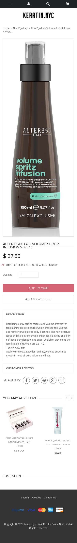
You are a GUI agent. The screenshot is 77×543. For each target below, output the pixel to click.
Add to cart (39, 288)
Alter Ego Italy (20, 28)
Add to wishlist (38, 299)
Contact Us (50, 497)
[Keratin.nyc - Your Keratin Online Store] (38, 15)
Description (15, 314)
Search (25, 497)
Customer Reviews (20, 368)
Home (6, 28)
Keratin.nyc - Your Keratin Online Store (44, 524)
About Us (36, 497)
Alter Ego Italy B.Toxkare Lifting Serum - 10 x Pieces (19, 441)
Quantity (7, 274)
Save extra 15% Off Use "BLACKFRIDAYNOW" (32, 265)
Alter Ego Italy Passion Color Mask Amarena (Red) (57, 444)
